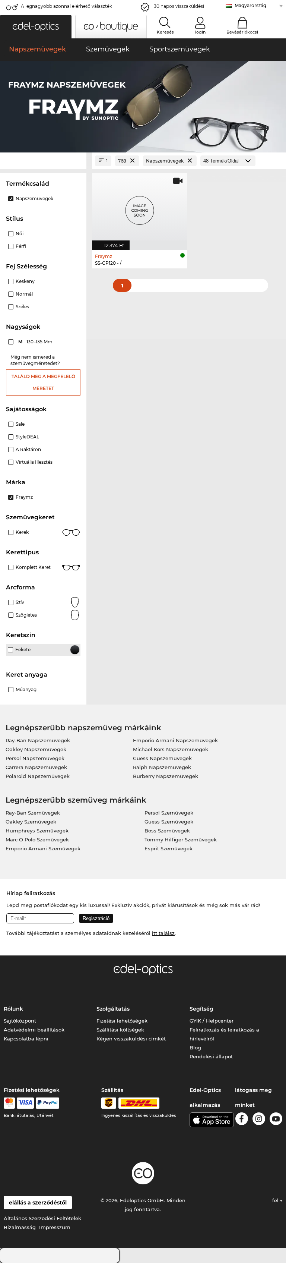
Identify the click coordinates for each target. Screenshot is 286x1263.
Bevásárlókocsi (242, 32)
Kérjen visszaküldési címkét (131, 1039)
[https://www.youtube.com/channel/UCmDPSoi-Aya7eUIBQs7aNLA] (276, 1120)
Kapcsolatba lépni (26, 1039)
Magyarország (250, 5)
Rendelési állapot (211, 1056)
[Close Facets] (43, 160)
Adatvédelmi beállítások (34, 1030)
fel (276, 1200)
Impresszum (54, 1227)
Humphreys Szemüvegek (37, 831)
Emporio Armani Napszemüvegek (175, 740)
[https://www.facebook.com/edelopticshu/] (241, 1120)
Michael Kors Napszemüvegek (170, 749)
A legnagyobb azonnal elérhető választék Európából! (66, 8)
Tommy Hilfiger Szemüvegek (180, 839)
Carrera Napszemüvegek (36, 767)
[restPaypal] (47, 1103)
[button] (36, 26)
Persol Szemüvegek (168, 813)
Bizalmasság (20, 1227)
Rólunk (13, 1008)
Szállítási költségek (120, 1030)
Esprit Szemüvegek (168, 848)
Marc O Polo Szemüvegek (37, 839)
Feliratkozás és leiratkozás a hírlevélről (224, 1034)
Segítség (201, 1008)
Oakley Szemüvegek (31, 822)
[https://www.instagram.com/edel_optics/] (258, 1120)
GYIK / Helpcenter (211, 1021)
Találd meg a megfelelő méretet (43, 382)
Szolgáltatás (113, 1008)
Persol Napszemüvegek (35, 758)
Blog (195, 1048)
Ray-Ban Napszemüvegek (38, 740)
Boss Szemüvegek (167, 831)
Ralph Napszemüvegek (162, 767)
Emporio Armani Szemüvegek (43, 848)
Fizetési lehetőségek (121, 1021)
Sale (20, 424)
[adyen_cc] (9, 1103)
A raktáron (28, 449)
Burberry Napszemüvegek (165, 776)
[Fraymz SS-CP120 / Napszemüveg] (139, 207)
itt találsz (163, 933)
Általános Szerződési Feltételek (42, 1218)
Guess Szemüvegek (168, 822)
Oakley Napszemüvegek (36, 749)
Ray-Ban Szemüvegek (33, 813)
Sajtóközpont (20, 1021)
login (200, 32)
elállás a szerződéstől (38, 1202)
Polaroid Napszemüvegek (38, 776)
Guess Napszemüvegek (162, 758)
